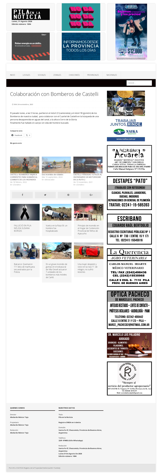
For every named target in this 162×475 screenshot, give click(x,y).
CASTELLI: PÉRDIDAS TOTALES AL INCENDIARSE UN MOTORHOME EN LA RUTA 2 (87, 177)
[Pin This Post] (68, 195)
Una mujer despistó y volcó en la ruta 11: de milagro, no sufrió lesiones (87, 268)
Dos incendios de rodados (52, 174)
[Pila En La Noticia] (81, 67)
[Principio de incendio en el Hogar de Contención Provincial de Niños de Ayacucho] (88, 219)
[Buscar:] (139, 83)
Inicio (12, 75)
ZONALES (57, 75)
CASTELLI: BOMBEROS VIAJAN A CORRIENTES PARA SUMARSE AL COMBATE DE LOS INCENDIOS (23, 177)
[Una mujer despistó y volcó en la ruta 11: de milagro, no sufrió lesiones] (88, 257)
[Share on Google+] (91, 195)
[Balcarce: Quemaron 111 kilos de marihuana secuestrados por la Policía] (25, 257)
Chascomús (74, 75)
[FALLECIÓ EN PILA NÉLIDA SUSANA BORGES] (25, 219)
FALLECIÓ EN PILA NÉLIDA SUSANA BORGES (22, 228)
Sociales (42, 75)
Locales (26, 75)
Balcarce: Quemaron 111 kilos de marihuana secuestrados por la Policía (24, 268)
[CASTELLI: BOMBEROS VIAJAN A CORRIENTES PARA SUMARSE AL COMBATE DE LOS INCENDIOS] (24, 165)
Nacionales (112, 75)
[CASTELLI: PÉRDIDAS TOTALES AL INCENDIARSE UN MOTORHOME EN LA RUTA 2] (88, 165)
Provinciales (93, 75)
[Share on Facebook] (22, 195)
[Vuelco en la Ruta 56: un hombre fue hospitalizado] (57, 219)
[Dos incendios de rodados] (56, 165)
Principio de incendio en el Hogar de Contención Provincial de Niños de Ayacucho (88, 229)
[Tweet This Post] (45, 195)
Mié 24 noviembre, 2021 (23, 104)
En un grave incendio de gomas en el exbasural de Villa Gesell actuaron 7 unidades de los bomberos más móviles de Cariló (56, 271)
